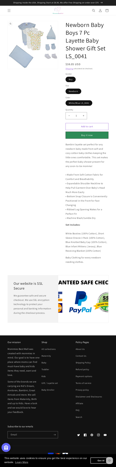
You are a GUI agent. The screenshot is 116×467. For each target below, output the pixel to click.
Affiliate (79, 403)
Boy (70, 79)
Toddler (45, 369)
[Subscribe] (54, 434)
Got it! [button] (101, 460)
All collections (49, 349)
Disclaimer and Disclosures (89, 396)
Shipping (69, 68)
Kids (44, 376)
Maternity (46, 355)
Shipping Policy (83, 362)
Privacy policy (82, 389)
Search (79, 417)
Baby (44, 362)
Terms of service (83, 383)
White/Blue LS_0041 (79, 103)
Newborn (73, 91)
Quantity (69, 109)
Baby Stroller (48, 389)
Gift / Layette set (50, 383)
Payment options (84, 376)
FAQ (77, 410)
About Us (80, 349)
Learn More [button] (21, 462)
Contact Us (81, 355)
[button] (9, 10)
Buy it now (87, 135)
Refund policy (82, 369)
